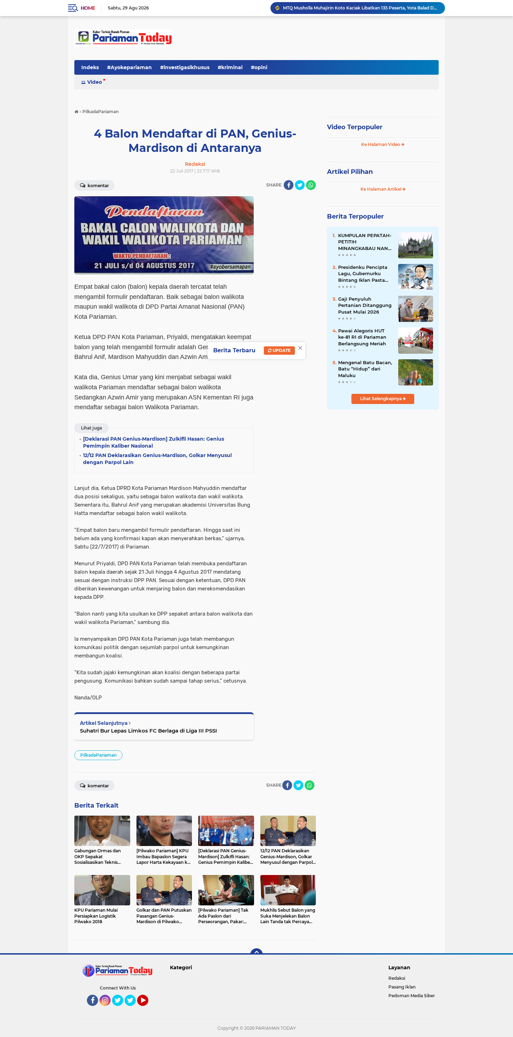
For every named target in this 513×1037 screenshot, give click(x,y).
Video (94, 82)
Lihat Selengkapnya (381, 398)
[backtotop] (256, 954)
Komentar (98, 185)
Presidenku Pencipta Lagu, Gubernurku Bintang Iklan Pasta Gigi (362, 273)
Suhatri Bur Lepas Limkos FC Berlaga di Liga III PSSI (148, 730)
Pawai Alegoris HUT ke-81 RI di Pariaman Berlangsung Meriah (362, 337)
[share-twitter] (300, 185)
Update (281, 350)
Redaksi (396, 978)
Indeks (90, 67)
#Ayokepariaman (129, 67)
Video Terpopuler (354, 127)
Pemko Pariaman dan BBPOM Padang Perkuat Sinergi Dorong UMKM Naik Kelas (361, 7)
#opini (259, 67)
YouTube (147, 1009)
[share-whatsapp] (311, 185)
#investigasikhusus (184, 67)
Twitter (120, 1009)
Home (88, 8)
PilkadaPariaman (98, 755)
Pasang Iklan (402, 987)
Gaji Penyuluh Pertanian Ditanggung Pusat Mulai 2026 (365, 305)
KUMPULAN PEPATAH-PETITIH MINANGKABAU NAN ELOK (365, 242)
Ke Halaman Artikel (381, 189)
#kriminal (230, 67)
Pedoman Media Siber (411, 995)
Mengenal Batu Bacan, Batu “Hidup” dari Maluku (365, 369)
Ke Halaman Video (381, 144)
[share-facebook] (288, 185)
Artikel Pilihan (350, 172)
